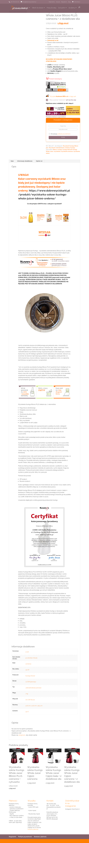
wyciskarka (57, 151)
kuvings (60, 149)
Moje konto (52, 2)
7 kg (26, 694)
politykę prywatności (63, 134)
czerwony (28, 664)
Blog (69, 2)
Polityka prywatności (25, 836)
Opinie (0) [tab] (39, 161)
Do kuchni (61, 8)
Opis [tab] (12, 161)
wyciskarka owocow (67, 151)
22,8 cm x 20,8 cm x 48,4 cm (33, 706)
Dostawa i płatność (40, 836)
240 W (27, 670)
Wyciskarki (24, 8)
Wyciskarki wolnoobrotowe (57, 147)
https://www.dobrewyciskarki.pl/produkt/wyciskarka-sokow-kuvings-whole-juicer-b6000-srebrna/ (44, 194)
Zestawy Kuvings (70, 147)
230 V (27, 711)
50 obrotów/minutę (31, 658)
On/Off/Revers (30, 700)
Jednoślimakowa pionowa (33, 688)
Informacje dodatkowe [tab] (24, 161)
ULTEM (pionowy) (30, 682)
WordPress (35, 841)
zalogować (21, 735)
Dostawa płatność (33, 829)
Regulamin (64, 2)
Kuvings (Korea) (30, 676)
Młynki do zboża (37, 8)
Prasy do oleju (51, 8)
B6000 (55, 149)
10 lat (27, 652)
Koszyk (58, 2)
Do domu (72, 8)
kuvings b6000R (67, 149)
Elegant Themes (21, 841)
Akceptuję (60, 134)
